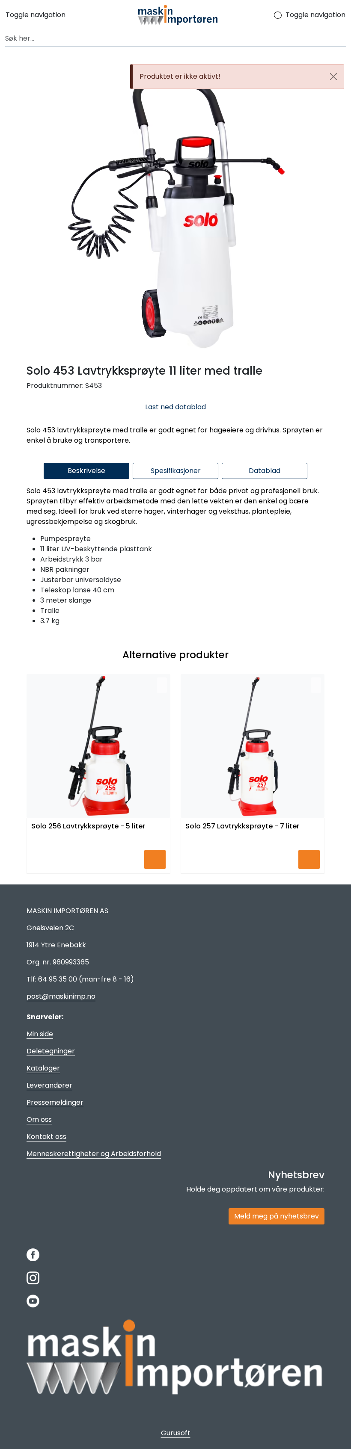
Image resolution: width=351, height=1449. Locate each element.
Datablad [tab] (264, 471)
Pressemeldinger (55, 1102)
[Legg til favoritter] (162, 685)
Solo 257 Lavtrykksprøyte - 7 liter (242, 826)
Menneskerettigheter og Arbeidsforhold (94, 1154)
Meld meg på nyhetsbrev (276, 1216)
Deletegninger (51, 1051)
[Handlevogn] (271, 15)
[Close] (333, 77)
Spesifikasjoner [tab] (176, 471)
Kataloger (43, 1068)
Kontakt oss (46, 1136)
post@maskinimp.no (61, 996)
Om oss (39, 1119)
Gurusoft (175, 1433)
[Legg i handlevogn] (155, 859)
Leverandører (49, 1085)
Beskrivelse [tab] (86, 471)
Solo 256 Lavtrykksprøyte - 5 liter (88, 826)
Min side (40, 1034)
